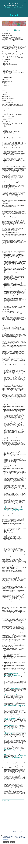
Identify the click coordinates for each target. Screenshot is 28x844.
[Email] (17, 15)
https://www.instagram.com (13, 673)
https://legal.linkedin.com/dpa (20, 755)
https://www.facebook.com (20, 722)
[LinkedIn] (15, 15)
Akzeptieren (6, 842)
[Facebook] (10, 15)
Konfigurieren (5, 839)
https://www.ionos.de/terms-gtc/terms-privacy (13, 507)
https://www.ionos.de (8, 506)
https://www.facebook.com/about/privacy (12, 725)
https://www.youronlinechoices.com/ (8, 400)
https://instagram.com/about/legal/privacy (12, 675)
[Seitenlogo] (14, 5)
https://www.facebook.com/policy (16, 688)
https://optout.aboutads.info (7, 398)
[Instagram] (12, 15)
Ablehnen (12, 842)
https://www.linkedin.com (9, 749)
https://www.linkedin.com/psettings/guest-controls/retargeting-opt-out (13, 758)
